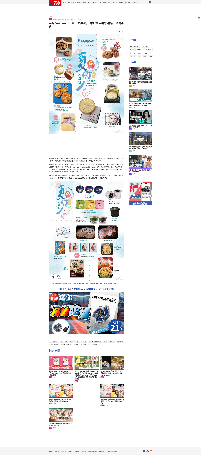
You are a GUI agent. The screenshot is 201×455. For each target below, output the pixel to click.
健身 (139, 56)
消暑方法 (132, 56)
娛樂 (130, 129)
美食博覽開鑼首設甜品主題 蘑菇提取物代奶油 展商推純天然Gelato (60, 400)
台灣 (85, 341)
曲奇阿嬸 (112, 341)
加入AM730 (83, 451)
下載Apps (76, 451)
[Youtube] (151, 451)
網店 (105, 341)
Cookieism (120, 341)
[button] (128, 2)
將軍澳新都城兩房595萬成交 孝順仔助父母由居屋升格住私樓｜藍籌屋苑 (140, 147)
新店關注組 (149, 49)
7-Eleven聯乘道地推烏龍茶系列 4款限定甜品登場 (60, 424)
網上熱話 (132, 53)
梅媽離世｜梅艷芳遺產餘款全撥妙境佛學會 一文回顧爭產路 (140, 171)
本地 (51, 403)
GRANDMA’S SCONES (95, 341)
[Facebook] (144, 451)
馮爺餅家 (95, 344)
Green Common (54, 344)
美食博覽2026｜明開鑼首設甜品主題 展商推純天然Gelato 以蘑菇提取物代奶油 (112, 401)
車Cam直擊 (145, 46)
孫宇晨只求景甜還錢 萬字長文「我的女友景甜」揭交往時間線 (140, 126)
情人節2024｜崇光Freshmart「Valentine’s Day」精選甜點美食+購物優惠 (60, 373)
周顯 (151, 56)
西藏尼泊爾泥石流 (134, 46)
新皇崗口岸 (140, 49)
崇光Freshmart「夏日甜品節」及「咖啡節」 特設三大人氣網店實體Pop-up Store (111, 373)
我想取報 (57, 451)
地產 (130, 107)
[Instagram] (147, 451)
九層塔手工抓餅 (85, 344)
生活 (50, 19)
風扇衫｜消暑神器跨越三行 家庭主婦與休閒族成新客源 (140, 82)
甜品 (71, 341)
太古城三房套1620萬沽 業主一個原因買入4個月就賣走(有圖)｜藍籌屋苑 (140, 104)
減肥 (145, 56)
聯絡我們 (70, 451)
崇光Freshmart (54, 341)
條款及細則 (101, 451)
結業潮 (132, 49)
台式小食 (78, 341)
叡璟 (146, 53)
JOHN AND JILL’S (66, 344)
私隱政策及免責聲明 (92, 451)
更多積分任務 (109, 445)
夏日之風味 (64, 341)
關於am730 (63, 451)
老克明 (76, 344)
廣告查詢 (51, 451)
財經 (130, 85)
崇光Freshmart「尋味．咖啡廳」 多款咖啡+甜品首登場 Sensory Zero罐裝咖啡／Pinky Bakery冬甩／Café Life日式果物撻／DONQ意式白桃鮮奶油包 (86, 375)
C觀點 (139, 53)
